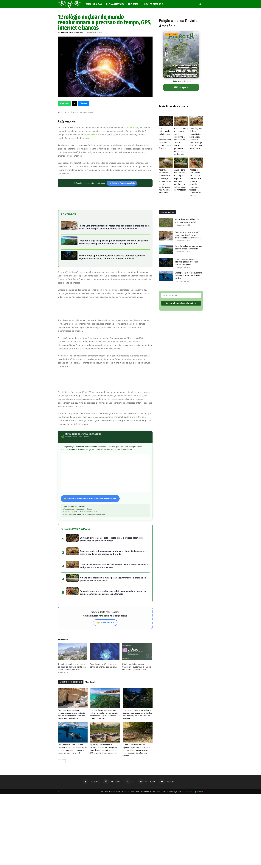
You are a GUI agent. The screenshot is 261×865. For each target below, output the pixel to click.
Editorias (133, 4)
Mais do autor (91, 658)
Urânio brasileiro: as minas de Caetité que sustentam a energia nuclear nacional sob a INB (136, 642)
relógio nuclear (131, 127)
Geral (66, 112)
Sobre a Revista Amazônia (110, 767)
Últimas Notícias (115, 4)
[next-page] (64, 736)
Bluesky (83, 103)
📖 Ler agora (181, 87)
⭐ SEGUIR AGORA (105, 598)
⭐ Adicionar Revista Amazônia (122, 183)
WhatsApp (64, 103)
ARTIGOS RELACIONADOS (71, 658)
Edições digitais (94, 4)
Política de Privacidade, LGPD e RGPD (145, 767)
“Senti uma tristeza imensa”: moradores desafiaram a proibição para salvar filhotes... (188, 235)
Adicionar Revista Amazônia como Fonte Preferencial (91, 474)
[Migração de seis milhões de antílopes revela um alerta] (166, 222)
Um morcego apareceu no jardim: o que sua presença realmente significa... (186, 262)
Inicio (60, 112)
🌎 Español (199, 767)
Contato (125, 767)
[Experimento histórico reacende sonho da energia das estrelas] (104, 627)
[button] (200, 4)
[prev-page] (59, 736)
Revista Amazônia (153, 4)
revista (92, 134)
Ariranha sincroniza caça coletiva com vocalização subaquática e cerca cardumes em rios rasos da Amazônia (166, 181)
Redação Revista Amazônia (72, 32)
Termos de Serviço (169, 767)
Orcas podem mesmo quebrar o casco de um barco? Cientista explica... (188, 275)
